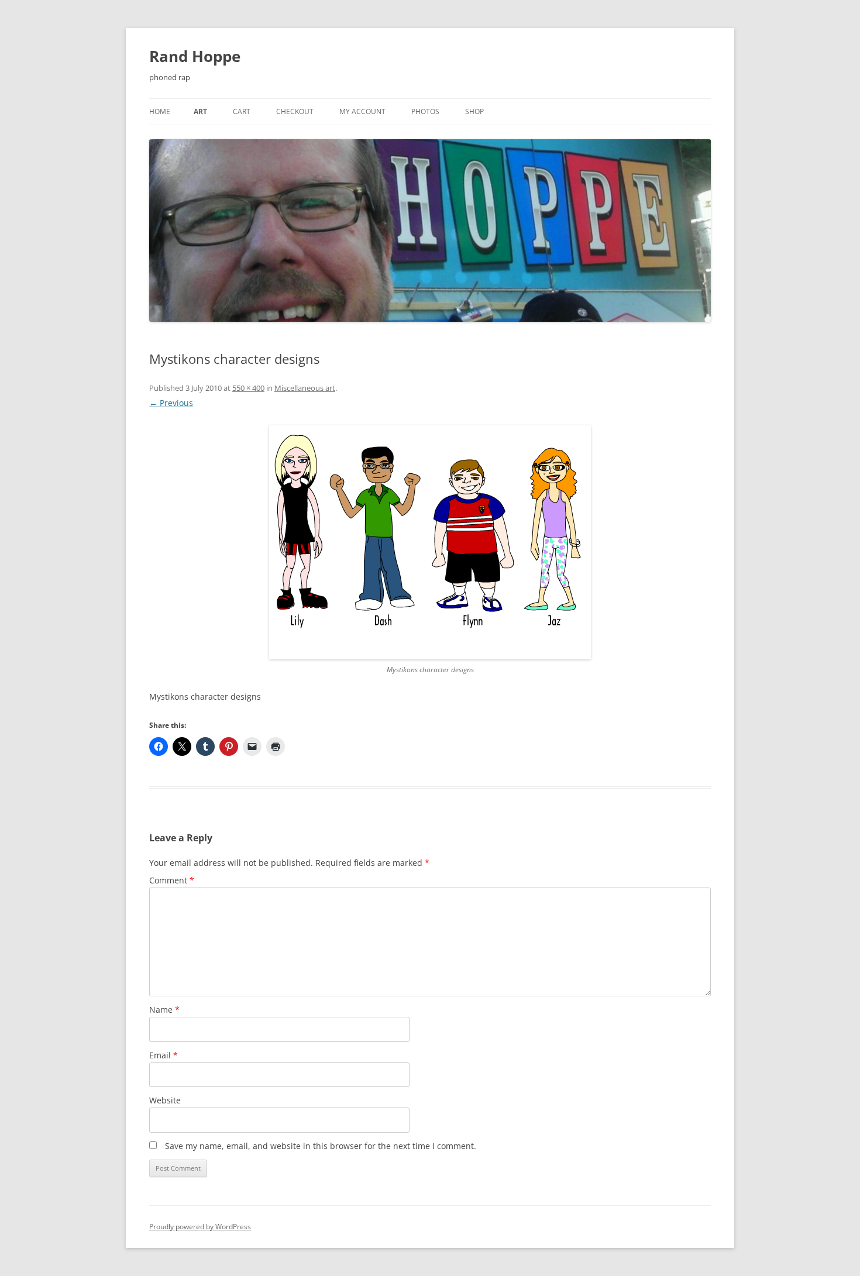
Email (163, 1055)
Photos (425, 111)
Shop (474, 111)
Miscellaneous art (304, 388)
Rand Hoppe (194, 56)
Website (165, 1100)
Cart (241, 111)
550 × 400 (248, 388)
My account (362, 111)
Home (159, 111)
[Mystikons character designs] (430, 542)
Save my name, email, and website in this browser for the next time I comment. (320, 1145)
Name (164, 1009)
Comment (171, 880)
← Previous (171, 402)
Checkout (295, 111)
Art (200, 111)
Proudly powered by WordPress (200, 1227)
